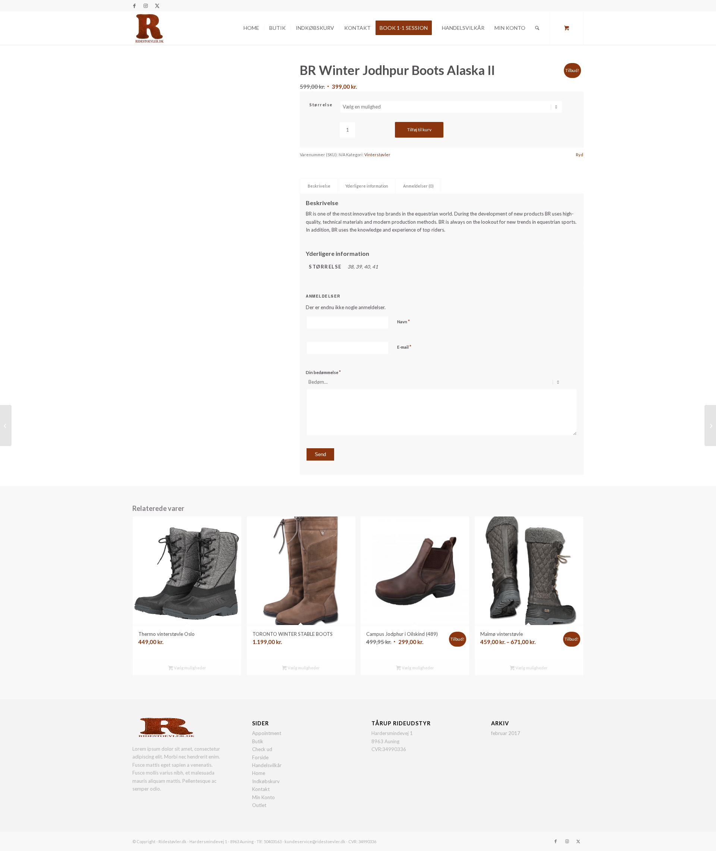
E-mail (404, 347)
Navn (403, 321)
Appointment (266, 733)
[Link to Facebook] (134, 5)
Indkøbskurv (266, 781)
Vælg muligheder (189, 667)
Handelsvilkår (267, 765)
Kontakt (261, 789)
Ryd (579, 155)
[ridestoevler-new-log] (149, 28)
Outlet (259, 805)
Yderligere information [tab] (366, 185)
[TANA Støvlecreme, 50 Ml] (710, 425)
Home (258, 773)
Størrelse (321, 104)
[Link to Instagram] (145, 5)
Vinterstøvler (377, 154)
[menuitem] (251, 28)
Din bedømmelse (323, 372)
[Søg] (537, 28)
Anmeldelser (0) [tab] (418, 185)
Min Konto (263, 797)
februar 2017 (505, 733)
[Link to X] (157, 5)
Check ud (262, 749)
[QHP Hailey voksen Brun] (6, 425)
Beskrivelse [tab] (319, 185)
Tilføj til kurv (419, 129)
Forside (260, 757)
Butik (257, 741)
